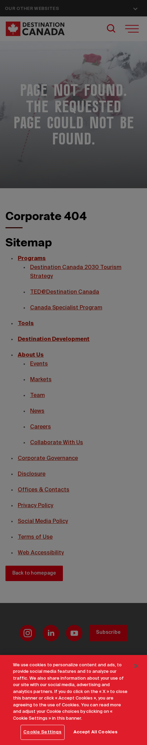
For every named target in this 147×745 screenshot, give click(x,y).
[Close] (136, 665)
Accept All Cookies (96, 732)
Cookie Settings (42, 732)
